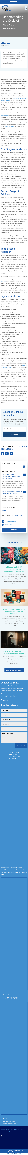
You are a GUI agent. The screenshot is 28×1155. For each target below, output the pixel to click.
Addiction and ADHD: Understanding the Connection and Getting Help (11, 476)
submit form (13, 530)
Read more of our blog (13, 670)
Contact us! (18, 515)
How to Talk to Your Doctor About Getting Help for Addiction (14, 611)
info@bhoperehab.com (10, 521)
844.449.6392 (8, 524)
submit (20, 745)
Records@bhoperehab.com (9, 696)
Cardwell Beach (13, 1131)
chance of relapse (10, 126)
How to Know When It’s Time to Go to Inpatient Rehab (14, 652)
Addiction (13, 28)
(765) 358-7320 (15, 1150)
